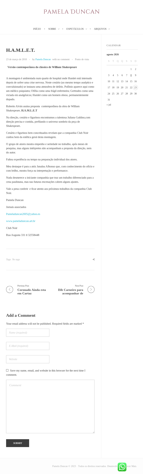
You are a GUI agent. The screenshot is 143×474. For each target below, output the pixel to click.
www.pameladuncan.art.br (20, 221)
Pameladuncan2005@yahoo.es (23, 214)
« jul (109, 104)
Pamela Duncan (43, 59)
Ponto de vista (82, 59)
